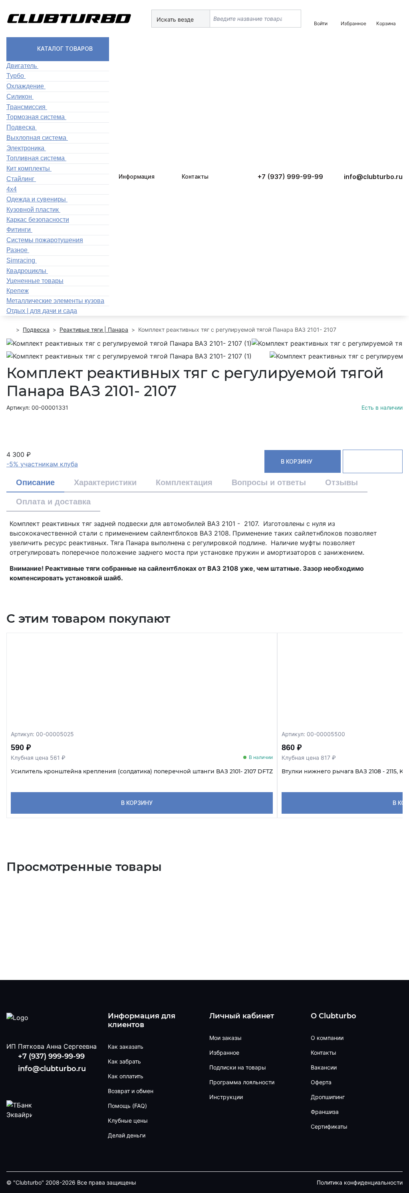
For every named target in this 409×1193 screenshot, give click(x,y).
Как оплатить (125, 1076)
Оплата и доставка (53, 501)
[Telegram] (63, 1083)
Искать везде (176, 19)
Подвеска (36, 329)
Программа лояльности (241, 1082)
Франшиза (325, 1111)
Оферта (321, 1082)
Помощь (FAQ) (127, 1105)
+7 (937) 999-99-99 (290, 177)
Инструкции (226, 1096)
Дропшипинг (328, 1096)
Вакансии (324, 1067)
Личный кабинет (241, 1016)
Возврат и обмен (130, 1090)
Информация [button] (137, 176)
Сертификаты (329, 1126)
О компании (327, 1037)
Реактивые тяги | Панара (94, 329)
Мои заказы (225, 1037)
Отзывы (341, 482)
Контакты (195, 176)
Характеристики (105, 482)
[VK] (13, 1083)
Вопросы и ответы (269, 482)
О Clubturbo (333, 1016)
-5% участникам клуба (42, 464)
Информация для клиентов (141, 1020)
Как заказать (125, 1046)
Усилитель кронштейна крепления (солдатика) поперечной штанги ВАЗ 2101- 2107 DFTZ (142, 771)
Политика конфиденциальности (360, 1182)
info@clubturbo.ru (373, 177)
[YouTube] (38, 1083)
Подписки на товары (237, 1067)
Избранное (224, 1052)
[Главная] (9, 330)
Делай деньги (126, 1135)
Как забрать (124, 1061)
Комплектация (184, 482)
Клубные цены (128, 1120)
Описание (35, 482)
